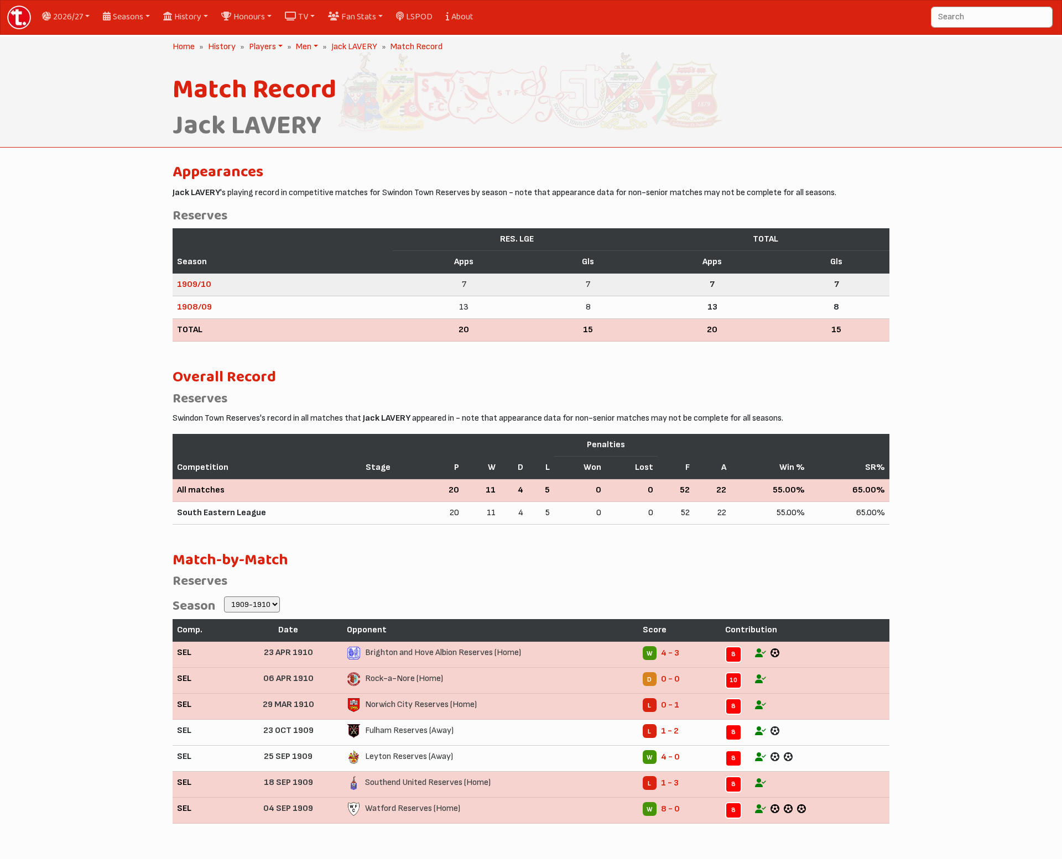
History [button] (187, 16)
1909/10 (194, 284)
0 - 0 (670, 679)
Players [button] (261, 46)
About (462, 16)
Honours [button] (249, 16)
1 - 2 (670, 731)
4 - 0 (670, 757)
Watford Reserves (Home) (412, 808)
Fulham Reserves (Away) (409, 730)
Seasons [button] (128, 16)
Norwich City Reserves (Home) (421, 704)
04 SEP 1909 (288, 808)
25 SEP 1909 (288, 756)
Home (184, 46)
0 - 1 (670, 705)
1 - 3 (670, 783)
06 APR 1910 (288, 678)
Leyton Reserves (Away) (409, 756)
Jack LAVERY (354, 46)
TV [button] (303, 16)
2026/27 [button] (68, 16)
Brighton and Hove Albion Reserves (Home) (443, 652)
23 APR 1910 (288, 652)
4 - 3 (670, 653)
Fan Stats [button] (358, 16)
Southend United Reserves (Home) (428, 782)
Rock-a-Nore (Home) (404, 678)
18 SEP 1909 (288, 782)
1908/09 (194, 307)
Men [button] (302, 46)
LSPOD (419, 16)
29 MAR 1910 (288, 704)
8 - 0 (670, 809)
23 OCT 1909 (288, 730)
